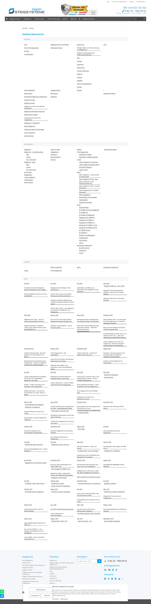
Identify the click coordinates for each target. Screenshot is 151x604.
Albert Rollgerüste (29, 126)
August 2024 (80, 426)
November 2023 (55, 460)
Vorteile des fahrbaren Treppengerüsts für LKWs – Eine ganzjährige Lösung (62, 407)
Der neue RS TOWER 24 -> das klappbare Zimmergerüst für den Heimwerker (34, 531)
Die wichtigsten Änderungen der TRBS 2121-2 (114, 447)
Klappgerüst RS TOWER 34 (87, 217)
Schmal (28, 157)
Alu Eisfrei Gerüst (84, 248)
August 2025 (107, 348)
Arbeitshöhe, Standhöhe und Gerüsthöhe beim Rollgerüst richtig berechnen (87, 289)
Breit (27, 154)
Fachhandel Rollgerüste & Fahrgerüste (35, 97)
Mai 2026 (79, 283)
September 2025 (82, 348)
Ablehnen (47, 595)
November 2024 (108, 402)
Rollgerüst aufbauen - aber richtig (114, 286)
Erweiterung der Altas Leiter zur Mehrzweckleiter (33, 510)
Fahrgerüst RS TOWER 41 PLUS (88, 225)
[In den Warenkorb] (99, 561)
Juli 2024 (105, 426)
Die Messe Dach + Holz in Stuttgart (88, 451)
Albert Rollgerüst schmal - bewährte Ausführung (87, 182)
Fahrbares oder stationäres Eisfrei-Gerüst (113, 407)
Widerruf (79, 74)
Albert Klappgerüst (84, 195)
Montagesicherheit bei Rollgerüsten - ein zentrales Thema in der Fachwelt (88, 320)
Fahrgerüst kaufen (29, 100)
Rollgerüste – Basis (29, 162)
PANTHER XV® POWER (31, 115)
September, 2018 (108, 518)
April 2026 (106, 283)
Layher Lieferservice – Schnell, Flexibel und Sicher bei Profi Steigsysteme (62, 384)
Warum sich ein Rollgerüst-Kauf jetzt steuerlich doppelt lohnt (114, 328)
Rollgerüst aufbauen (110, 483)
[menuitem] (6, 19)
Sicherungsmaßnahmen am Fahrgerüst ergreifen (114, 510)
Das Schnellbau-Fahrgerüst (112, 521)
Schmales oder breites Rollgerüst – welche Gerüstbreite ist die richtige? (35, 288)
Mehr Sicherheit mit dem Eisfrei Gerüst (88, 477)
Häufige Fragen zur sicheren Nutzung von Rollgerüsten (88, 49)
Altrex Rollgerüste (29, 90)
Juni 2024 (27, 442)
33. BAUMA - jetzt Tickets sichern (34, 483)
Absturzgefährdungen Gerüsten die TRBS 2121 (34, 524)
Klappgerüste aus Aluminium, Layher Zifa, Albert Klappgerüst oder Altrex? (88, 471)
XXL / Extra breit (31, 159)
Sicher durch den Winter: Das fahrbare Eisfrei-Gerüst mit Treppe (62, 360)
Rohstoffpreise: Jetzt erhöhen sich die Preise (88, 500)
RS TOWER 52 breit (84, 230)
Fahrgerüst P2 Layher (57, 483)
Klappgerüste (28, 175)
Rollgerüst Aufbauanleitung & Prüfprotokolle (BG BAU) (86, 54)
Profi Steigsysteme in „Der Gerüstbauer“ (58, 354)
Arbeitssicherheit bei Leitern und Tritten (34, 412)
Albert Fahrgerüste (56, 267)
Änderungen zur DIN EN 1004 (60, 411)
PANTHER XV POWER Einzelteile (88, 157)
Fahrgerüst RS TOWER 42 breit (88, 228)
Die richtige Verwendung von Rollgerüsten (59, 438)
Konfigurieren (35, 595)
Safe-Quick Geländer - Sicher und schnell (87, 447)
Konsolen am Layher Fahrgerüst (60, 492)
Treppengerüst (28, 180)
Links (105, 44)
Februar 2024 (107, 442)
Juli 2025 (26, 372)
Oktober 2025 (55, 348)
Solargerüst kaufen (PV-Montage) (34, 129)
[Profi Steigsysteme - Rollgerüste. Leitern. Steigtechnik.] (25, 10)
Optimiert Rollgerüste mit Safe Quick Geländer (62, 431)
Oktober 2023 (81, 460)
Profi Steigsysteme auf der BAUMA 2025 (87, 392)
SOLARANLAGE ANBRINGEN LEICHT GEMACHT (113, 465)
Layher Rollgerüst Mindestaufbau (89, 165)
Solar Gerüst (28, 172)
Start (108, 1)
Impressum (80, 64)
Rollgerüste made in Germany (60, 444)
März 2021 (106, 489)
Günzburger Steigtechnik (84, 245)
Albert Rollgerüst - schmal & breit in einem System (89, 175)
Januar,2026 (80, 315)
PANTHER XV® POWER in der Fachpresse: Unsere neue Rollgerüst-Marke (61, 367)
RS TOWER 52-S (83, 212)
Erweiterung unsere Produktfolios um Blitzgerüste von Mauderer (88, 456)
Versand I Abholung (83, 71)
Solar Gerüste (83, 240)
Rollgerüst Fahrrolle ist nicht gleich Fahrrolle (113, 299)
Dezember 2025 (108, 315)
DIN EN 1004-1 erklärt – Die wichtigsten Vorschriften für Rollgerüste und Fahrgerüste (62, 310)
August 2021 (54, 489)
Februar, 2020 (107, 505)
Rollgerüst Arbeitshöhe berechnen (34, 111)
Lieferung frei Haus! (56, 48)
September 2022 (82, 481)
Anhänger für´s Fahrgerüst (112, 451)
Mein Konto (54, 93)
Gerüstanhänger (84, 207)
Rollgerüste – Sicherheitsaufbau (33, 152)
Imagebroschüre (55, 90)
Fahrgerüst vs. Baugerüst (32, 407)
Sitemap (79, 61)
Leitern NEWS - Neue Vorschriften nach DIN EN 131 (34, 538)
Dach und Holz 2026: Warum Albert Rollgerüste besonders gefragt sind (61, 320)
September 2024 (55, 426)
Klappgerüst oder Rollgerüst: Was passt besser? (61, 288)
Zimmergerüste (108, 377)
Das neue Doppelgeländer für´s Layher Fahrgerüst (35, 450)
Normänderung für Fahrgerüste (34, 492)
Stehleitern (54, 154)
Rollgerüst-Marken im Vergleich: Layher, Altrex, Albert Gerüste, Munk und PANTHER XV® (35, 327)
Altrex (79, 205)
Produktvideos (140, 1)
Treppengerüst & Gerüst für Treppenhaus (32, 119)
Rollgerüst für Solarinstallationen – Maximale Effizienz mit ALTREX (61, 377)
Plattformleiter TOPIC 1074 (59, 521)
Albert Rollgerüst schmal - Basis (88, 179)
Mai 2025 (53, 372)
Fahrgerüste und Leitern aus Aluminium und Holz (85, 398)
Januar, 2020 (28, 518)
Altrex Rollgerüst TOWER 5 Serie (60, 469)
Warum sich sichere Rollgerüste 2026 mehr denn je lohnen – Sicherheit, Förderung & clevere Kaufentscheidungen (88, 328)
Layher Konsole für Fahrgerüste (60, 486)
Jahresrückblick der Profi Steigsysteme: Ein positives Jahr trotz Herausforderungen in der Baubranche (88, 408)
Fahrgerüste (82, 250)
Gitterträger (81, 429)
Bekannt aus (80, 44)
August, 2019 (54, 518)
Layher (79, 159)
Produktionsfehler (83, 413)
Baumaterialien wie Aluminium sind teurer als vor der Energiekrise (87, 465)
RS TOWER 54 (83, 233)
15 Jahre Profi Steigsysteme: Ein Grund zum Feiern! (62, 422)
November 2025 (29, 348)
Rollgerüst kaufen (29, 103)
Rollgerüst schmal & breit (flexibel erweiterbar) (34, 107)
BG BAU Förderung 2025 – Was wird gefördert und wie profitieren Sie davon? (34, 354)
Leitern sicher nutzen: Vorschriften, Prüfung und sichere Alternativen (61, 295)
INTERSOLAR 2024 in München (34, 444)
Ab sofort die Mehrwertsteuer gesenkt (62, 509)
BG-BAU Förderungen (110, 149)
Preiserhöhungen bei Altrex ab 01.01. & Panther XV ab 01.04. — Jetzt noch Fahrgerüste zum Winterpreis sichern (115, 335)
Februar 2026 (54, 315)
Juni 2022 (106, 481)
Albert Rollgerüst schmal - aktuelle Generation (89, 187)
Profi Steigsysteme (82, 152)
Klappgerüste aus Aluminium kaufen (36, 463)
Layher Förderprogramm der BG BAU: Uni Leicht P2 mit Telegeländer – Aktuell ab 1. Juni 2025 (35, 378)
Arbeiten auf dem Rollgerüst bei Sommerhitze (112, 362)
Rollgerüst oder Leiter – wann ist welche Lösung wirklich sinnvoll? (34, 320)
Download (54, 97)
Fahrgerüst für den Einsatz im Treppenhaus (112, 497)
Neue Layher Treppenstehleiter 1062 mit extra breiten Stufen (88, 494)
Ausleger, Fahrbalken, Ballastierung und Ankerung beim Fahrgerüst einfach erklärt (62, 302)
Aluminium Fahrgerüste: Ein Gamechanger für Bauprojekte (33, 431)
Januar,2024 (27, 460)
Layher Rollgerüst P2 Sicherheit (88, 162)
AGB (78, 58)
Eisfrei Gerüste (28, 182)
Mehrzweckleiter (55, 157)
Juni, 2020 (53, 505)
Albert (79, 172)
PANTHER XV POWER (85, 154)
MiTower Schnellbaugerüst (87, 235)
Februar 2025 (28, 402)
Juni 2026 (53, 283)
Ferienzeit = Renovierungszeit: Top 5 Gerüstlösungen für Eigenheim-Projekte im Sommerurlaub (114, 354)
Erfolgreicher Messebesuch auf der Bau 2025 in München (62, 416)
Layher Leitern (83, 170)
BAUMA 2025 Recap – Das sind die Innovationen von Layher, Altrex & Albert (34, 392)
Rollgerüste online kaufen (59, 478)
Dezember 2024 (81, 402)
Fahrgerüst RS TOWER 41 (86, 220)
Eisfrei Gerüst (28, 93)
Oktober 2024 (28, 426)
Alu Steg (53, 159)
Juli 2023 (26, 481)
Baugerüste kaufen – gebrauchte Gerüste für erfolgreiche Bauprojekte (62, 474)
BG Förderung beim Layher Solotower (89, 513)
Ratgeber (79, 80)
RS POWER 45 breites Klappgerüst (89, 210)
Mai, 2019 (80, 518)
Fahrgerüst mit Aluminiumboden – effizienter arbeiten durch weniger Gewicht (113, 292)
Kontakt (131, 1)
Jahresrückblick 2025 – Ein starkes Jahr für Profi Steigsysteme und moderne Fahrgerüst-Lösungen (114, 321)
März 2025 (106, 372)
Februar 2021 (28, 505)
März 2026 (27, 315)
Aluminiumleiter (29, 136)
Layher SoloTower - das (85, 521)
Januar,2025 (54, 402)
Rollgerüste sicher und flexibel (60, 44)
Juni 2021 (79, 489)
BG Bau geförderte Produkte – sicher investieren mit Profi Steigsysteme (88, 385)
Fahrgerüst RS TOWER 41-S (87, 222)
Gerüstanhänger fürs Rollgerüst (34, 404)
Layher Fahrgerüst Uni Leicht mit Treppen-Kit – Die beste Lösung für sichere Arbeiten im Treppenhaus (113, 343)
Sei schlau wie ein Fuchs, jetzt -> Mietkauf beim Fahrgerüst (86, 510)
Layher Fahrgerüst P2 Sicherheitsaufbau (57, 514)
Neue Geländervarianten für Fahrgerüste (111, 431)
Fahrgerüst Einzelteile (85, 202)
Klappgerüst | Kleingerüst (32, 123)
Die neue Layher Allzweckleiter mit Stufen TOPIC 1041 (61, 465)
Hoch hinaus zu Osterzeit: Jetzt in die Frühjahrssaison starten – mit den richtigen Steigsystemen (88, 378)
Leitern (81, 243)
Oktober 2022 (55, 481)
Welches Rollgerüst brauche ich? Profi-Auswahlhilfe (35, 295)
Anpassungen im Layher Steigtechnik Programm (35, 418)
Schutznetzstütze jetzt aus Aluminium (89, 483)
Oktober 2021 (28, 489)
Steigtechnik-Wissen (109, 93)
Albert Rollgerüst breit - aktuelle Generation (88, 191)
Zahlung (79, 77)
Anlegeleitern (55, 152)
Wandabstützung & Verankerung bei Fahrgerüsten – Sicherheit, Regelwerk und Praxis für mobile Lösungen (35, 363)
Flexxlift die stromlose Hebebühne (114, 492)
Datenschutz (81, 67)
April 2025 (80, 372)
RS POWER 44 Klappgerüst (87, 215)
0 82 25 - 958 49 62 (135, 10)
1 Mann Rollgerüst (29, 177)
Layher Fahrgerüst (29, 133)
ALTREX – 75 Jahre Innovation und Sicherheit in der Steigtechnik (34, 385)
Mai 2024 (53, 442)
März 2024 (80, 442)
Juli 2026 (26, 283)
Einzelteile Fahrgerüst (85, 167)
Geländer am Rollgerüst (111, 375)
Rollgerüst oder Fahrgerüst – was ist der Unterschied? (61, 326)
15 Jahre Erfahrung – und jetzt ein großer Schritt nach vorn (87, 354)
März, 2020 (80, 505)
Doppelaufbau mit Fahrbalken (88, 197)
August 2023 (107, 460)
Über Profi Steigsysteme (119, 1)
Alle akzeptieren (41, 589)
